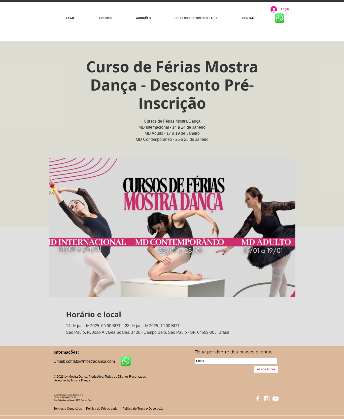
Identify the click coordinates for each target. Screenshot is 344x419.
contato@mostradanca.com (90, 361)
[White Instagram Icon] (266, 398)
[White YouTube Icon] (275, 398)
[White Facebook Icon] (258, 398)
